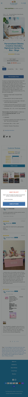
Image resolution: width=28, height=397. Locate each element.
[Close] (25, 191)
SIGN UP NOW (14, 204)
